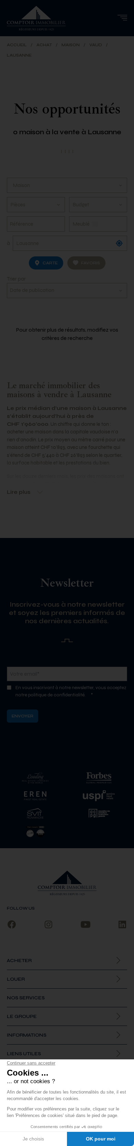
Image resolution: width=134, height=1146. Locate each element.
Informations (26, 1035)
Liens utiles (24, 1054)
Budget (81, 205)
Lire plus (18, 492)
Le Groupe (22, 1016)
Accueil (17, 44)
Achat (44, 44)
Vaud (95, 44)
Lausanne (19, 55)
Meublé (81, 224)
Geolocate (119, 243)
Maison (71, 44)
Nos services (26, 998)
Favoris (90, 263)
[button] (122, 17)
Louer (16, 979)
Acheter (19, 960)
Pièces (18, 205)
